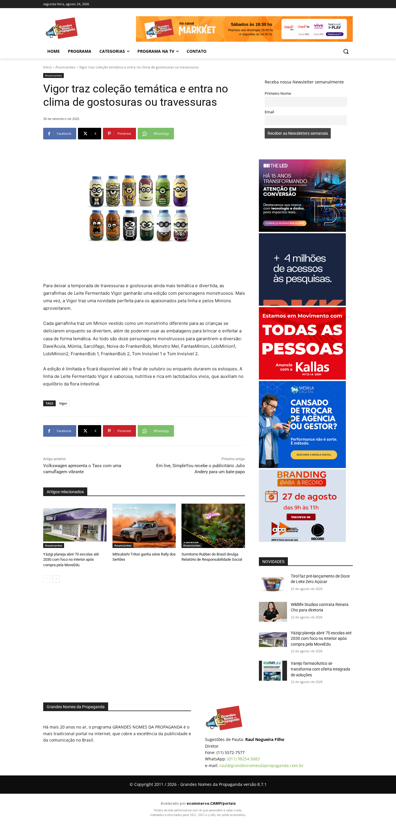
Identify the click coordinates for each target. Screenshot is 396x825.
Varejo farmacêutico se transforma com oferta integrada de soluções (320, 669)
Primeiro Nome (278, 93)
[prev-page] (46, 579)
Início (47, 67)
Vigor (63, 403)
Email (269, 112)
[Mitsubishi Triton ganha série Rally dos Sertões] (144, 526)
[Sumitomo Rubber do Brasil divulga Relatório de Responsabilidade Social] (213, 526)
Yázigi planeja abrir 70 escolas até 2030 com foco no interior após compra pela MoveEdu (71, 559)
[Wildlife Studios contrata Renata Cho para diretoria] (273, 612)
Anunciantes (65, 67)
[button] (346, 51)
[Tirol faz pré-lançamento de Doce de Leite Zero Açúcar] (273, 583)
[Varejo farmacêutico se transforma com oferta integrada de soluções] (273, 670)
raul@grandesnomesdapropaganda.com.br (261, 765)
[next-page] (56, 579)
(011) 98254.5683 (243, 759)
